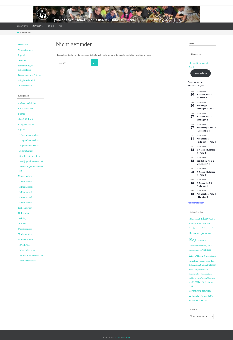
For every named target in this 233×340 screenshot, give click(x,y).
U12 (194, 282)
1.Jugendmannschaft (29, 135)
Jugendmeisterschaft (29, 145)
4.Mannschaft (25, 197)
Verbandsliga (196, 295)
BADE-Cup (24, 245)
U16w (207, 282)
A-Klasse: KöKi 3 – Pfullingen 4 (205, 184)
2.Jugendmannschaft (29, 140)
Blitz (209, 234)
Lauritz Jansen (211, 256)
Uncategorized (25, 229)
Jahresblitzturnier (27, 250)
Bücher (21, 114)
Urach (191, 286)
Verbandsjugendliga (200, 290)
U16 (202, 282)
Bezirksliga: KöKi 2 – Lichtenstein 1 (206, 162)
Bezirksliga (197, 233)
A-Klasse (203, 218)
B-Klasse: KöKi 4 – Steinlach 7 (205, 96)
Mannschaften (25, 176)
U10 (190, 282)
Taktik (199, 278)
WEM (210, 296)
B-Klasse (192, 223)
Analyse (212, 219)
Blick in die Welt (26, 108)
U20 (212, 282)
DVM (203, 240)
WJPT (205, 301)
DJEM (199, 240)
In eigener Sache (26, 124)
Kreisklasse (205, 249)
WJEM (199, 300)
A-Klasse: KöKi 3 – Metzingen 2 (205, 118)
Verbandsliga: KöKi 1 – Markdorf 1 (206, 195)
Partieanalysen (25, 208)
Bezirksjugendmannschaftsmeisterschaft (201, 228)
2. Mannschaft (193, 219)
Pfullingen (211, 265)
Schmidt (204, 269)
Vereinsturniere (25, 50)
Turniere (22, 223)
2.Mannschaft (25, 187)
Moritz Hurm (210, 261)
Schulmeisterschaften (29, 156)
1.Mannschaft (25, 181)
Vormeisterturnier (27, 260)
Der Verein (23, 44)
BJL (206, 233)
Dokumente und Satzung (30, 75)
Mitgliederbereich (26, 80)
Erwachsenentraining (195, 245)
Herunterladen (200, 73)
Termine (22, 60)
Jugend (21, 55)
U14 (198, 282)
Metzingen (202, 261)
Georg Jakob (207, 245)
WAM (205, 296)
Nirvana (117, 337)
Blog (192, 240)
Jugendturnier (26, 151)
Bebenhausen (203, 223)
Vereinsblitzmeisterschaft (31, 255)
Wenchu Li (192, 301)
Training (22, 218)
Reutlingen (195, 269)
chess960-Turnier (26, 119)
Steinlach (204, 274)
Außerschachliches (27, 103)
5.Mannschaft (25, 202)
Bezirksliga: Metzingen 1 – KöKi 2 (206, 107)
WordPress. (126, 337)
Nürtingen (203, 265)
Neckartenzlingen (194, 265)
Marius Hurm (193, 261)
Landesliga (197, 255)
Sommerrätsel (194, 274)
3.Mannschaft (25, 192)
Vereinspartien (25, 234)
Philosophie (23, 213)
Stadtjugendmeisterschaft (31, 161)
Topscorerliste (25, 85)
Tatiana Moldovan (208, 278)
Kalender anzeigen (196, 202)
